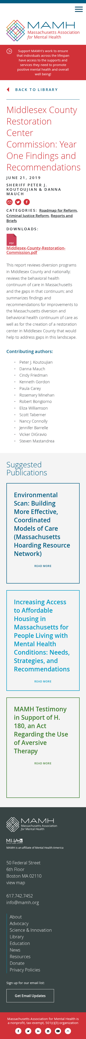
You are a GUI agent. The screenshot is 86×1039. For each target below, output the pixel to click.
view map (15, 883)
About (16, 917)
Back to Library (36, 89)
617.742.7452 (19, 896)
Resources (20, 957)
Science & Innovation (31, 930)
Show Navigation (79, 9)
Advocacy (19, 923)
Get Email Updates (30, 995)
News (15, 950)
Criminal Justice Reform (27, 215)
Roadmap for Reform (58, 210)
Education (20, 943)
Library (17, 937)
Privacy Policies (25, 970)
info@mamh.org (22, 902)
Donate (17, 963)
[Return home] (43, 31)
